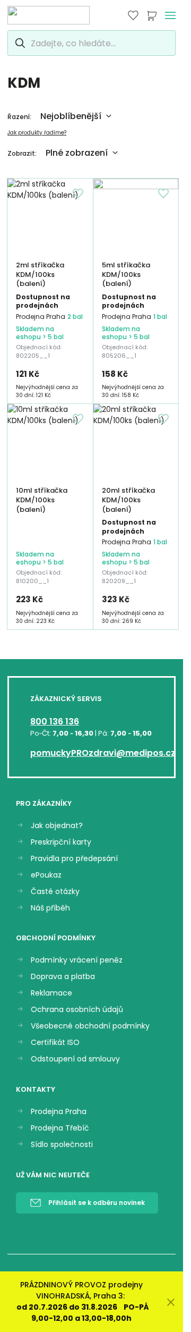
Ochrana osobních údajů (77, 1010)
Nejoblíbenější (70, 116)
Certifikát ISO (55, 1043)
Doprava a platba (63, 977)
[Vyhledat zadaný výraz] (18, 43)
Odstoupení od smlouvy (75, 1059)
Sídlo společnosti (62, 1145)
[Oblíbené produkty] (133, 15)
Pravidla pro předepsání (74, 859)
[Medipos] (48, 15)
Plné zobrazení (77, 153)
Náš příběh (50, 908)
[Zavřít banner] (171, 1302)
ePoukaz (46, 875)
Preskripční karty (61, 842)
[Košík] (151, 15)
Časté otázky (55, 892)
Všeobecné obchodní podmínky (90, 1026)
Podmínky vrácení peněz (77, 960)
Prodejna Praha (58, 1112)
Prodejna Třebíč (60, 1128)
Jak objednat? (57, 826)
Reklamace (51, 993)
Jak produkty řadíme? (36, 133)
